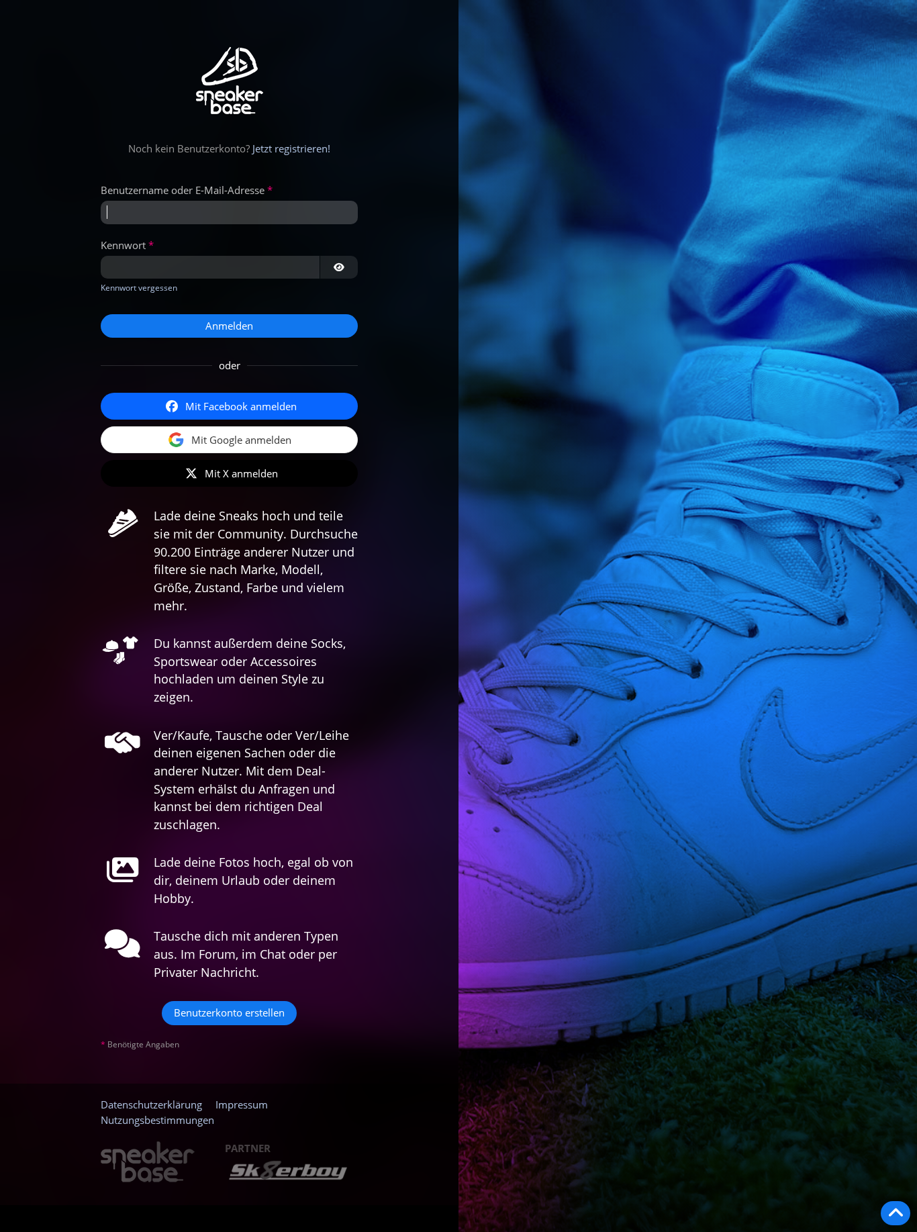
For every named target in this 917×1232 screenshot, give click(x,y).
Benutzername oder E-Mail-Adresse (182, 190)
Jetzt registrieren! (291, 148)
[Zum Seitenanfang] (895, 1213)
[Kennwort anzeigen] (339, 267)
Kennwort (123, 245)
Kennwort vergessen (139, 287)
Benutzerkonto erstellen (229, 1012)
